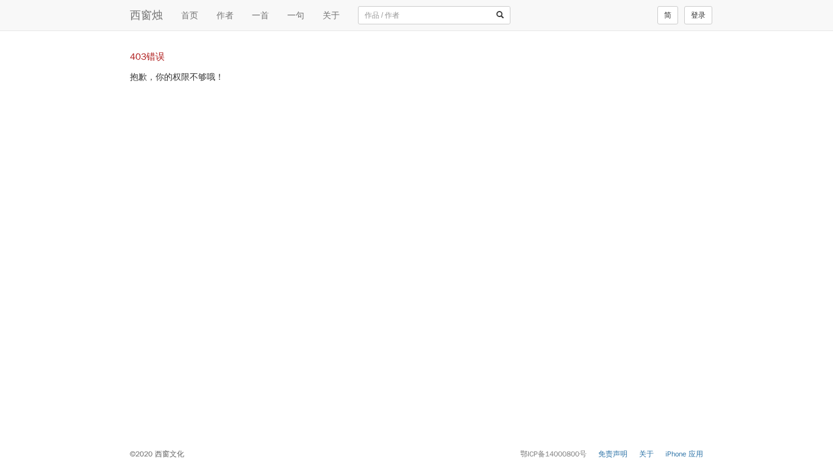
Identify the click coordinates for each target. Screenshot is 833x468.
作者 (225, 15)
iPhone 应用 (684, 454)
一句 (295, 15)
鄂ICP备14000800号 (553, 454)
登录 (698, 15)
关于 (331, 15)
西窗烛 (146, 15)
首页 (189, 15)
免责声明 (612, 454)
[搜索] (500, 15)
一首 (260, 15)
